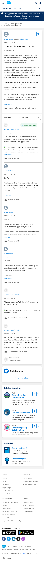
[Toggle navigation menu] (40, 8)
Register (18, 16)
